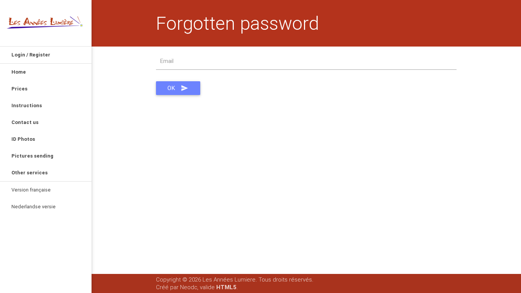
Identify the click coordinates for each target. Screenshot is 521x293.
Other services (29, 172)
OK (171, 88)
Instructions (26, 105)
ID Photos (23, 139)
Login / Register (30, 55)
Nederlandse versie (33, 206)
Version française (31, 190)
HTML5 (226, 287)
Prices (19, 88)
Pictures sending (32, 156)
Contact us (25, 122)
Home (18, 72)
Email (167, 60)
